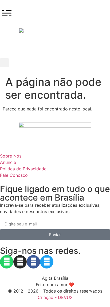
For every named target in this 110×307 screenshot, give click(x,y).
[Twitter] (46, 261)
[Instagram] (20, 261)
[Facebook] (33, 261)
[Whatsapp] (6, 261)
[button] (4, 62)
